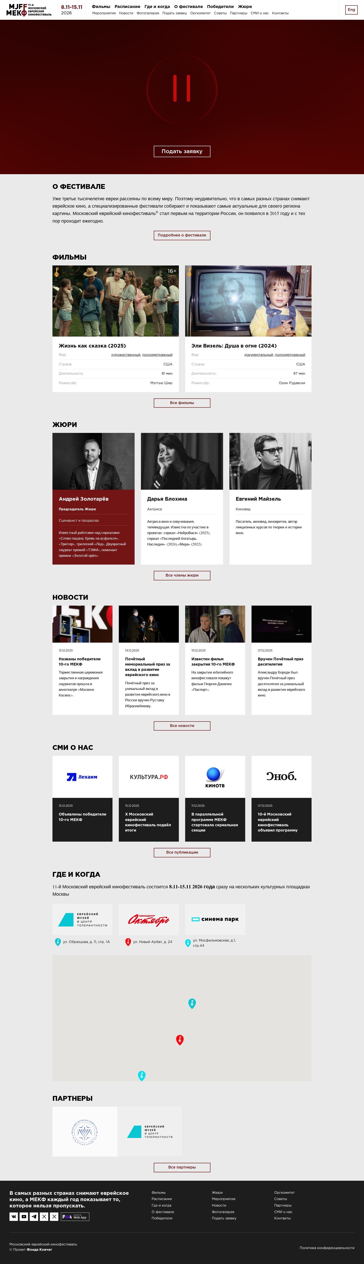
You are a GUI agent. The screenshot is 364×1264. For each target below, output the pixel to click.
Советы (220, 13)
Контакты (280, 13)
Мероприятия (104, 13)
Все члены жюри (182, 575)
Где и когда (157, 7)
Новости (126, 13)
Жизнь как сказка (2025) (92, 346)
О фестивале (188, 7)
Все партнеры (182, 1167)
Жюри (245, 7)
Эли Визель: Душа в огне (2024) (234, 346)
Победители (220, 7)
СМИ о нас (260, 13)
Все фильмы (182, 403)
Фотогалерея (148, 13)
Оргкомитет (200, 13)
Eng (351, 10)
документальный (258, 355)
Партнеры (238, 13)
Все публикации (182, 852)
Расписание (127, 7)
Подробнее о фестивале (182, 235)
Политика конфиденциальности (327, 1248)
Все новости (182, 726)
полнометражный (157, 355)
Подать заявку (174, 13)
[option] (182, 97)
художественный (125, 355)
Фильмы (101, 7)
